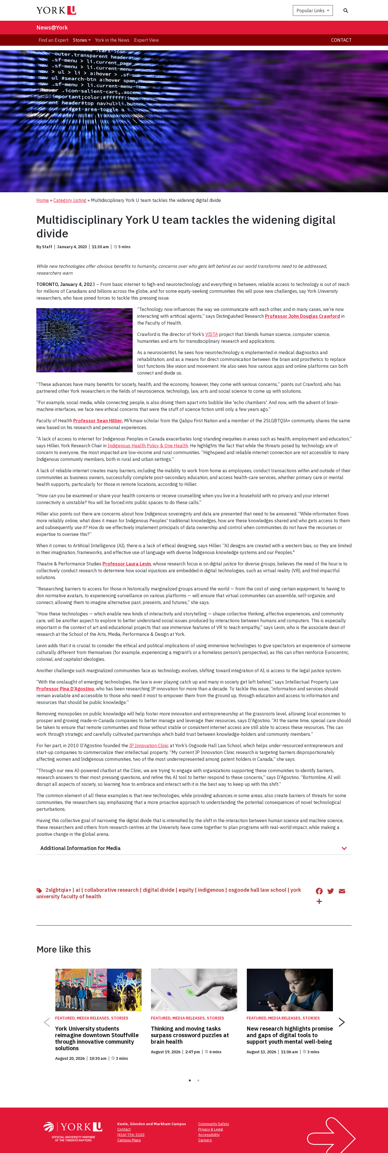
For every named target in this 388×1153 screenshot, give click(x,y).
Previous (46, 1020)
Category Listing (69, 200)
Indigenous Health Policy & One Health (148, 445)
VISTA (211, 334)
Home (42, 200)
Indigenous (211, 890)
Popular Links (311, 10)
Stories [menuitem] (80, 40)
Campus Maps (129, 1140)
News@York (52, 27)
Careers (205, 1140)
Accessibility (209, 1134)
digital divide (158, 890)
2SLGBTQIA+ (58, 890)
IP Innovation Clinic (149, 745)
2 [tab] (198, 1080)
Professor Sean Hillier (97, 420)
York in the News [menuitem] (112, 40)
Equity (186, 890)
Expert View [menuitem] (146, 40)
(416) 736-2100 (131, 1134)
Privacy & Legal (210, 1129)
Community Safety (213, 1123)
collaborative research (111, 890)
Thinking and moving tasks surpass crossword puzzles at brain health (190, 1035)
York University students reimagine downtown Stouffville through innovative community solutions (97, 1038)
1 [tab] (190, 1080)
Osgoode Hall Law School (257, 890)
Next (342, 1020)
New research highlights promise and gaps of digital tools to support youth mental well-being (290, 1035)
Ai (78, 890)
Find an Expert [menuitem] (53, 40)
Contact (341, 40)
